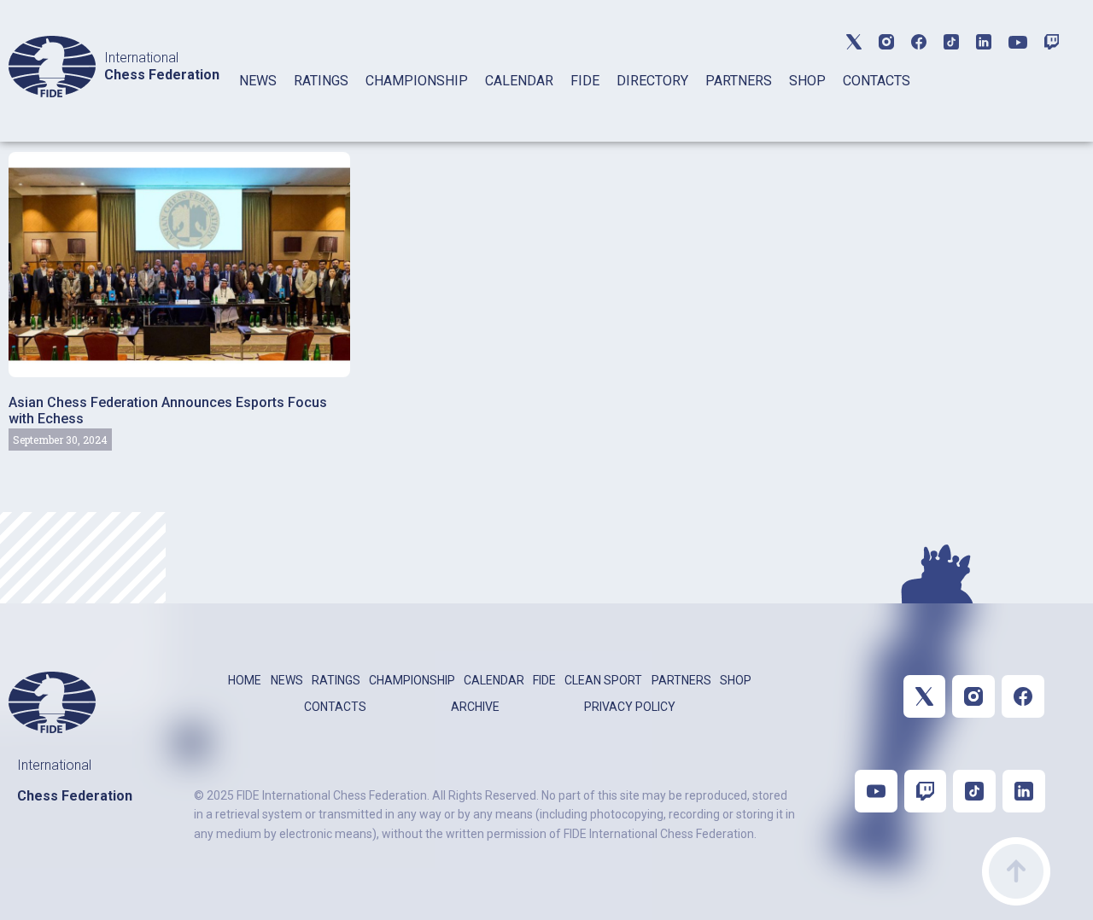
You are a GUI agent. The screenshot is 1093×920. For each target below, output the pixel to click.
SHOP (807, 81)
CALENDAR (519, 81)
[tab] (257, 103)
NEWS (258, 81)
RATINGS (321, 81)
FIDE (584, 81)
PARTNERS (738, 81)
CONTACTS (876, 81)
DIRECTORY (652, 81)
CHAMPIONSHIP (416, 81)
